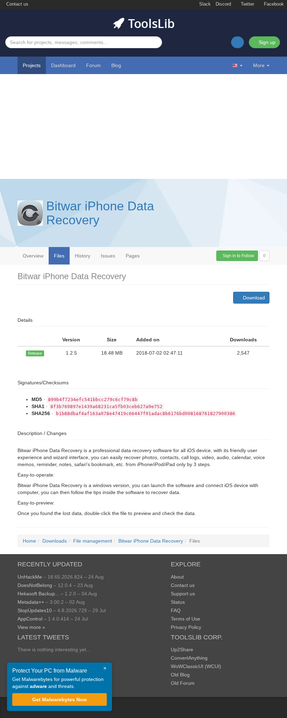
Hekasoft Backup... (38, 593)
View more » (31, 627)
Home (29, 541)
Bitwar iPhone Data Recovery (100, 213)
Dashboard (63, 65)
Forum (93, 65)
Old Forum (183, 683)
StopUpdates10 (35, 610)
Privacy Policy (186, 627)
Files (59, 256)
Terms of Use (185, 619)
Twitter (246, 4)
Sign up (266, 42)
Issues (108, 256)
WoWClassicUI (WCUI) (196, 666)
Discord (223, 4)
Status (178, 602)
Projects (32, 65)
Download (253, 297)
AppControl (30, 619)
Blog (116, 65)
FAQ (176, 610)
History (82, 256)
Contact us (16, 4)
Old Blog (180, 674)
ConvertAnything (189, 658)
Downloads (54, 541)
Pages (133, 256)
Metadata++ (31, 602)
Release (35, 353)
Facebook (273, 4)
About (177, 577)
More (259, 65)
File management (92, 541)
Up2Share (182, 649)
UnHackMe (30, 577)
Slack (204, 4)
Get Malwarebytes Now (59, 699)
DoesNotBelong (35, 585)
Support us (183, 593)
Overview (33, 256)
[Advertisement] (143, 126)
